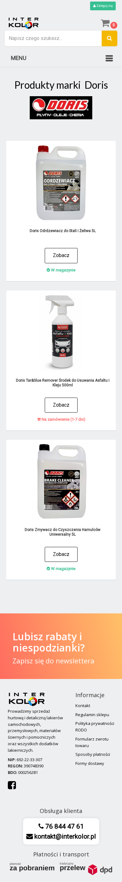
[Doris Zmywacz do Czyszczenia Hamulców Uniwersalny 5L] (61, 482)
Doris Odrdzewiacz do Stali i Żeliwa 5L (63, 231)
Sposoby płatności (92, 754)
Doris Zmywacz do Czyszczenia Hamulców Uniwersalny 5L (62, 532)
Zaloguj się (104, 5)
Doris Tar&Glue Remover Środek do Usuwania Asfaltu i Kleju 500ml (62, 382)
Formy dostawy (89, 763)
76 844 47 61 (64, 826)
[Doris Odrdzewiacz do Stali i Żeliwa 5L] (61, 183)
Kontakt (82, 705)
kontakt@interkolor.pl (64, 836)
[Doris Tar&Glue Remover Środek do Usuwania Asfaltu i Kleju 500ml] (61, 332)
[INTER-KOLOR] (23, 23)
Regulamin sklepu (92, 714)
